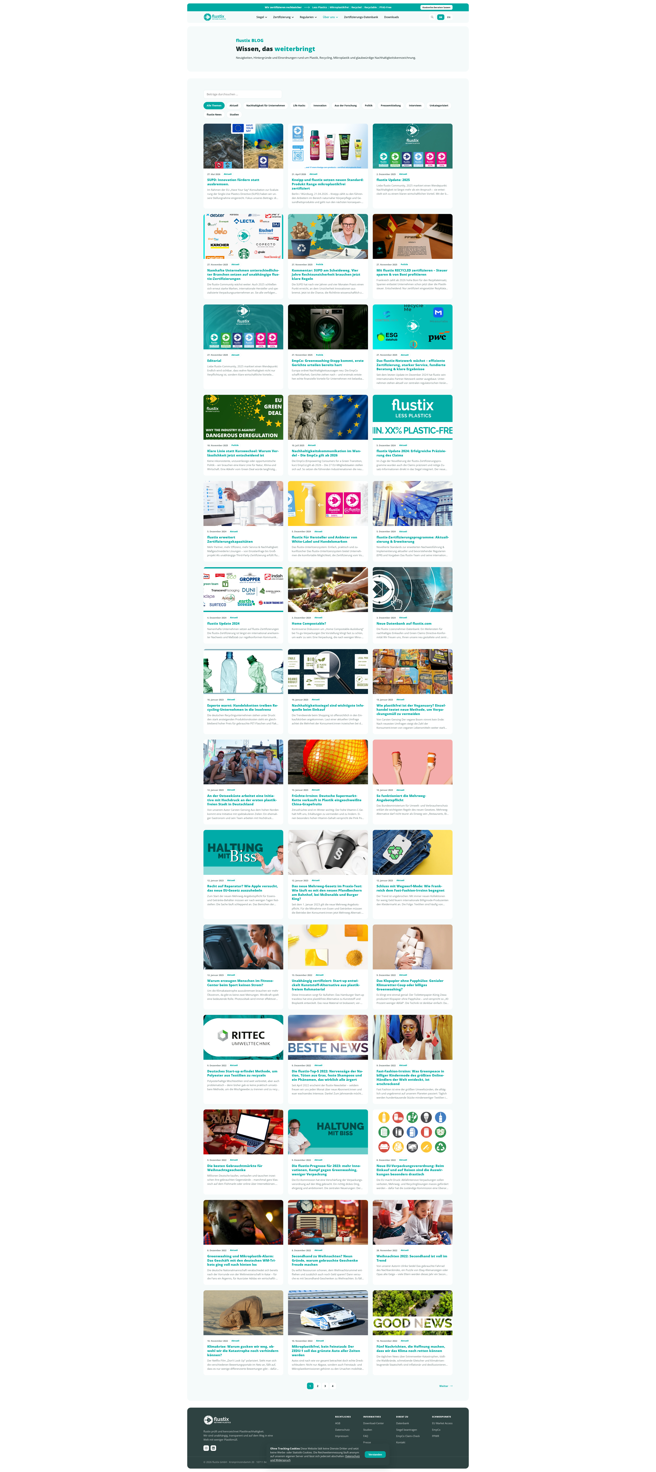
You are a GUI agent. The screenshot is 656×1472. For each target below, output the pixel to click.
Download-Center (373, 1423)
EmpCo (436, 1429)
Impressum (341, 1436)
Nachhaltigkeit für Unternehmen (265, 105)
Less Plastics (319, 7)
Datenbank (402, 1423)
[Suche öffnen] (432, 17)
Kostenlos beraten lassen (436, 7)
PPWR (435, 1436)
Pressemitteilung (391, 105)
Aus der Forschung (346, 105)
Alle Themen (214, 105)
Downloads (391, 17)
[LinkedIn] (213, 1448)
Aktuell (234, 105)
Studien (234, 114)
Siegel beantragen (406, 1429)
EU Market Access (442, 1423)
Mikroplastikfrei (339, 7)
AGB (337, 1423)
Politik (369, 105)
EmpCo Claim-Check (408, 1436)
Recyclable (370, 7)
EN (448, 17)
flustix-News (214, 114)
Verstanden (375, 1454)
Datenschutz (342, 1429)
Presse (367, 1442)
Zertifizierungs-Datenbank (361, 17)
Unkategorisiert (439, 105)
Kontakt (400, 1442)
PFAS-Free (385, 7)
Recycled (356, 7)
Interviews (415, 105)
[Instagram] (206, 1448)
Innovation (319, 105)
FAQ (365, 1436)
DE (440, 17)
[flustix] (214, 17)
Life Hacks (299, 105)
